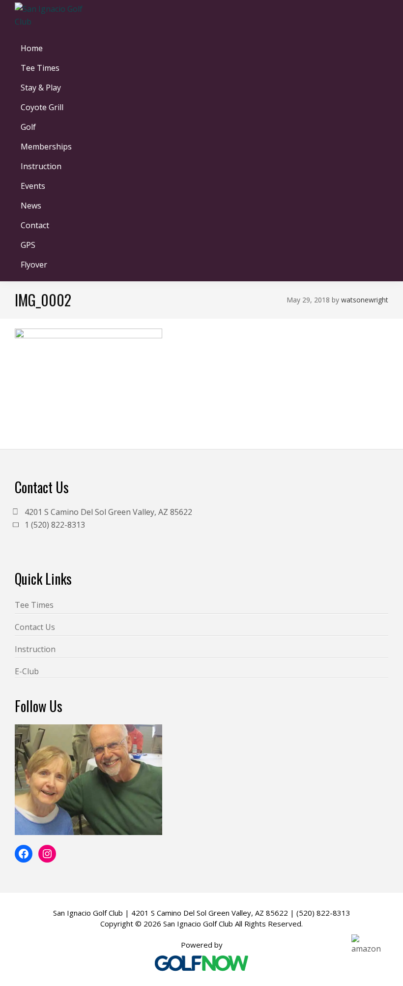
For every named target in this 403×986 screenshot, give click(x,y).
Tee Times (34, 604)
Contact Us (35, 627)
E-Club (27, 671)
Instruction (35, 649)
